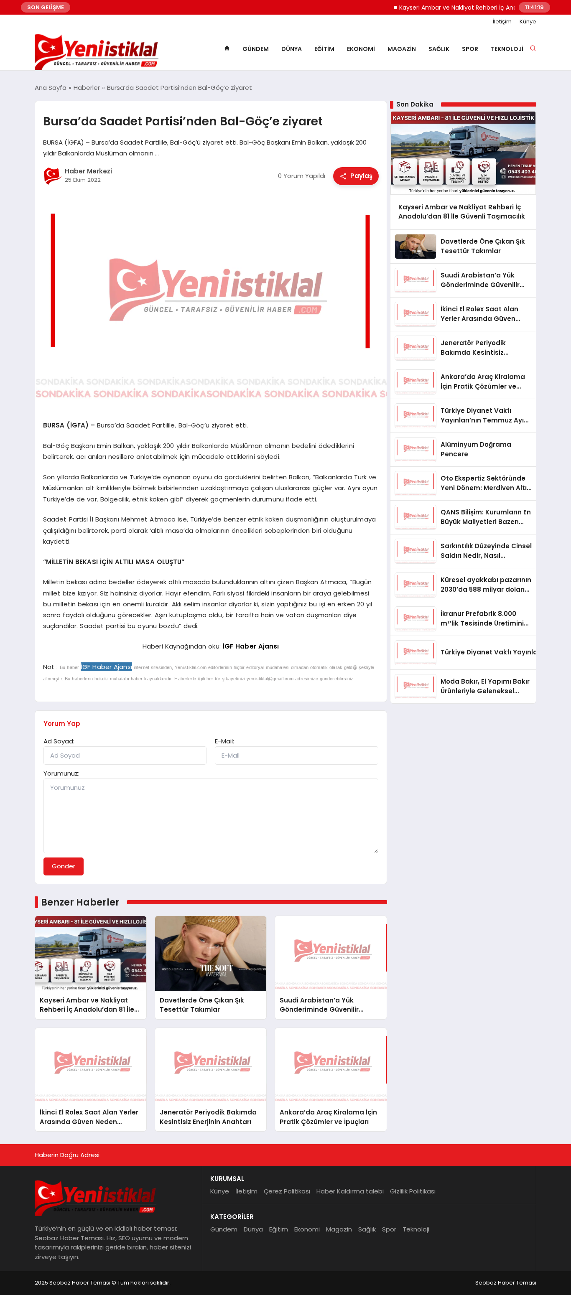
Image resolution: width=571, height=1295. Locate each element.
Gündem (255, 49)
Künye (528, 21)
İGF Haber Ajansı (251, 646)
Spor (470, 49)
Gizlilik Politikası (413, 1191)
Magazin (401, 49)
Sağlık (438, 49)
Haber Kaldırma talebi (350, 1191)
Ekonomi (361, 49)
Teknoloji (507, 49)
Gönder (63, 866)
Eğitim (324, 49)
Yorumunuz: (61, 773)
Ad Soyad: (58, 741)
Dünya (291, 49)
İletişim (502, 21)
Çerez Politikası (287, 1191)
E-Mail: (224, 741)
